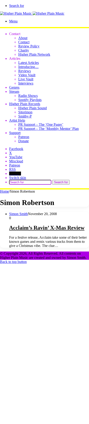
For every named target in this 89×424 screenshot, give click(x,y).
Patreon (23, 137)
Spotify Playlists (30, 100)
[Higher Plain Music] (32, 13)
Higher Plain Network (34, 54)
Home (4, 191)
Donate (23, 141)
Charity (23, 50)
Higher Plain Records (24, 104)
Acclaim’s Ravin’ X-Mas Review (46, 228)
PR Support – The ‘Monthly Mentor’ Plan (48, 129)
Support (15, 133)
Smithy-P (25, 116)
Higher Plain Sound (32, 108)
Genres (14, 87)
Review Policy (28, 46)
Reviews (24, 71)
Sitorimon (25, 112)
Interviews (25, 83)
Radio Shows (28, 96)
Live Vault (25, 79)
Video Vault (26, 75)
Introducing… (28, 67)
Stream (14, 91)
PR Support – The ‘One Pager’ (40, 124)
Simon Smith (18, 214)
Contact (23, 42)
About (22, 38)
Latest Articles (28, 63)
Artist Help (17, 120)
